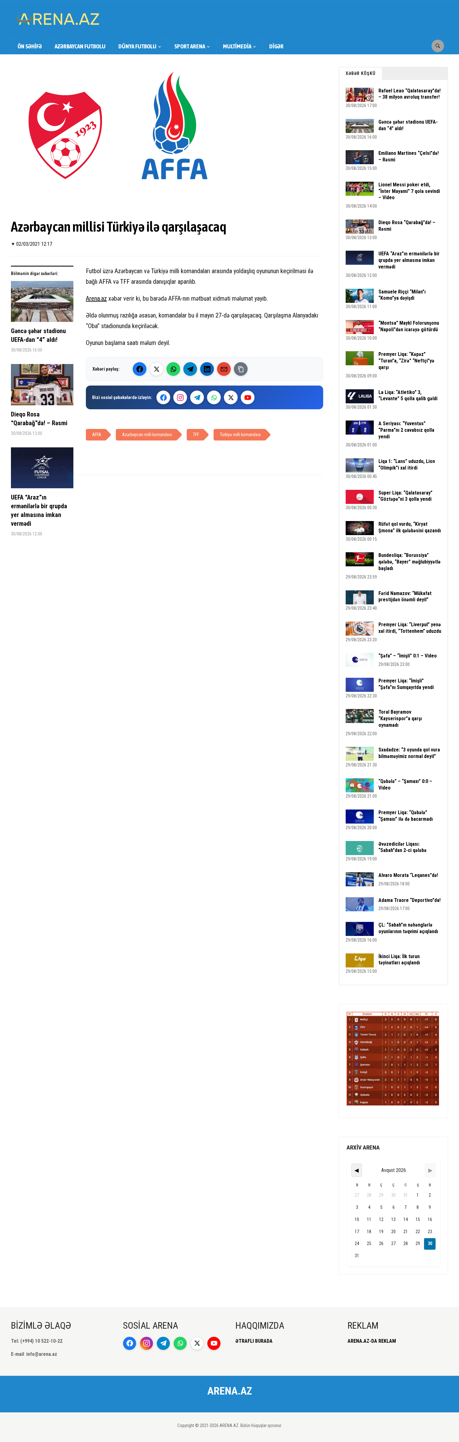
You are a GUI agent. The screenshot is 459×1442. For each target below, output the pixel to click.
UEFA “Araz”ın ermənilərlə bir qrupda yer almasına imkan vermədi (39, 510)
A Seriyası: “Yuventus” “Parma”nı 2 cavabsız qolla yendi (406, 430)
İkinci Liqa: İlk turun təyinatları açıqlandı (399, 959)
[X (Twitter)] (156, 369)
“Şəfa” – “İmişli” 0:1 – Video (407, 656)
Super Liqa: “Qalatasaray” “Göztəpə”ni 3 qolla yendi (405, 496)
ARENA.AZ (229, 1391)
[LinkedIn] (207, 369)
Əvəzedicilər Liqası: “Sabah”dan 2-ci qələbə (402, 847)
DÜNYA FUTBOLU (137, 46)
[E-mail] (224, 369)
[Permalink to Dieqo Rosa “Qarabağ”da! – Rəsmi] (42, 387)
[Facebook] (139, 369)
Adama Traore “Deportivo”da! (409, 900)
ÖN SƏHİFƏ (29, 46)
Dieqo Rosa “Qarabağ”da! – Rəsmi (39, 419)
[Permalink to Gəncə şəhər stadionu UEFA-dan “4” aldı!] (42, 304)
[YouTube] (247, 397)
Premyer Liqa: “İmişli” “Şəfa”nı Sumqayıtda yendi (406, 684)
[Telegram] (190, 369)
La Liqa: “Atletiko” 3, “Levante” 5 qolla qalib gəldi (407, 395)
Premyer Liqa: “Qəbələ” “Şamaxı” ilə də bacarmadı (405, 816)
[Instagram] (180, 397)
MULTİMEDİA (237, 46)
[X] (231, 397)
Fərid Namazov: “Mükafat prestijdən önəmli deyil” (405, 596)
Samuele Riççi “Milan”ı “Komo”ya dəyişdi (402, 295)
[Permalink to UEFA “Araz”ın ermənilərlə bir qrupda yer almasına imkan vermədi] (42, 470)
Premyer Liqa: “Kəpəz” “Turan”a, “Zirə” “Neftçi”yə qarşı (406, 360)
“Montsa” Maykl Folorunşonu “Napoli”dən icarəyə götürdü (408, 326)
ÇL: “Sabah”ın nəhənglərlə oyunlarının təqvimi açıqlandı (408, 928)
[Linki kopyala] (241, 369)
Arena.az (96, 298)
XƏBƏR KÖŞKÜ (361, 73)
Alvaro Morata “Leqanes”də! (408, 875)
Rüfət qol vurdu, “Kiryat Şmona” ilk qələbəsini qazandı (409, 527)
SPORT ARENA (189, 46)
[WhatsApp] (173, 369)
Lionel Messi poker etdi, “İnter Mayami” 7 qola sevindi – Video (409, 191)
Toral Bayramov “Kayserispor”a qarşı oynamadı (400, 718)
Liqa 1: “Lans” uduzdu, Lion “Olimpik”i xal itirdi (406, 464)
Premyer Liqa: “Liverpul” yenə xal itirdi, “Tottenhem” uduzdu (409, 628)
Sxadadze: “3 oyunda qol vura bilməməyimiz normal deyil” (409, 753)
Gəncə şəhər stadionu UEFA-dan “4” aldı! (38, 335)
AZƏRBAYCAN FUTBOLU (80, 46)
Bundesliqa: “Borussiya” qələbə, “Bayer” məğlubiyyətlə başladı (409, 561)
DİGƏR (276, 46)
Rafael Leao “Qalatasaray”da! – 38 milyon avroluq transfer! (409, 94)
